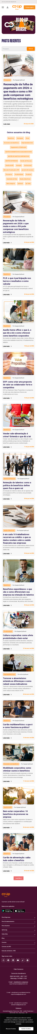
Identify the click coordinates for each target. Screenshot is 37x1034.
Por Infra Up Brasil (23, 674)
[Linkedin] (13, 960)
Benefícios (11, 138)
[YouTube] (18, 960)
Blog (3, 938)
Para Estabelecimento (8, 921)
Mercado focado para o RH (11, 170)
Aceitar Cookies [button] (26, 1028)
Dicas (27, 138)
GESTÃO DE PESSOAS (11, 161)
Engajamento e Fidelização (18, 147)
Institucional (27, 165)
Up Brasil (20, 183)
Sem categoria (10, 183)
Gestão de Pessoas (26, 161)
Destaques (20, 138)
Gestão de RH (9, 165)
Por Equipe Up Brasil (19, 80)
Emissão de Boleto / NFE (9, 950)
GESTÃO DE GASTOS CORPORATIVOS (18, 156)
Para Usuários (6, 925)
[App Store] (19, 911)
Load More (18, 878)
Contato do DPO (6, 946)
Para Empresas (6, 917)
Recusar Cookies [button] (11, 1028)
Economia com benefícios (11, 142)
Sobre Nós (5, 934)
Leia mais (6, 124)
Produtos (28, 174)
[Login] (7, 7)
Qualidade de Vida (12, 179)
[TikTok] (22, 960)
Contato (4, 942)
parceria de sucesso (27, 170)
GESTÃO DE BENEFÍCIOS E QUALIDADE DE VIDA (18, 152)
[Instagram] (3, 960)
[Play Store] (7, 911)
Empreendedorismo (27, 142)
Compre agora (29, 7)
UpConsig (4, 930)
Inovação (18, 165)
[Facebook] (8, 960)
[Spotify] (27, 960)
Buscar (31, 49)
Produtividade (19, 174)
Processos (7, 80)
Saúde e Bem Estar (25, 179)
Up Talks (28, 183)
